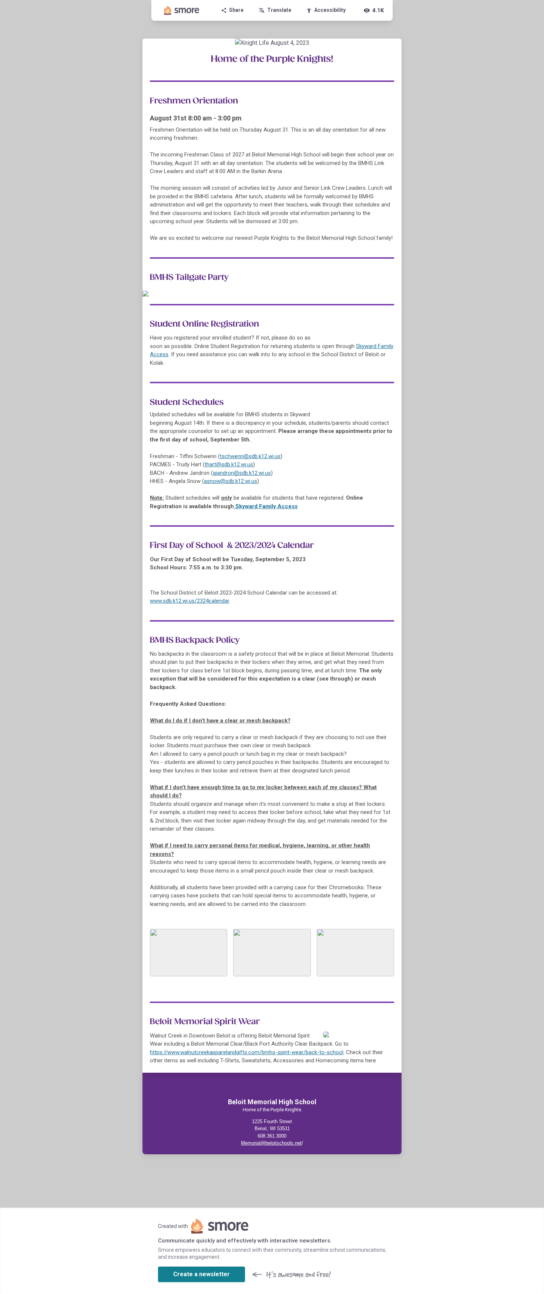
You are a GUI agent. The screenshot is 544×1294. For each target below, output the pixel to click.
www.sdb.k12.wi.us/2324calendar (189, 601)
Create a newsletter (201, 1274)
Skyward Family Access (266, 506)
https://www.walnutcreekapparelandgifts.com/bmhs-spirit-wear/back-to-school (246, 1052)
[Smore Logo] (181, 10)
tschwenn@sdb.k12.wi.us (250, 456)
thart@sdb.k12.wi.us (229, 464)
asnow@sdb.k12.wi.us (230, 481)
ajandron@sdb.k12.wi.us (242, 473)
